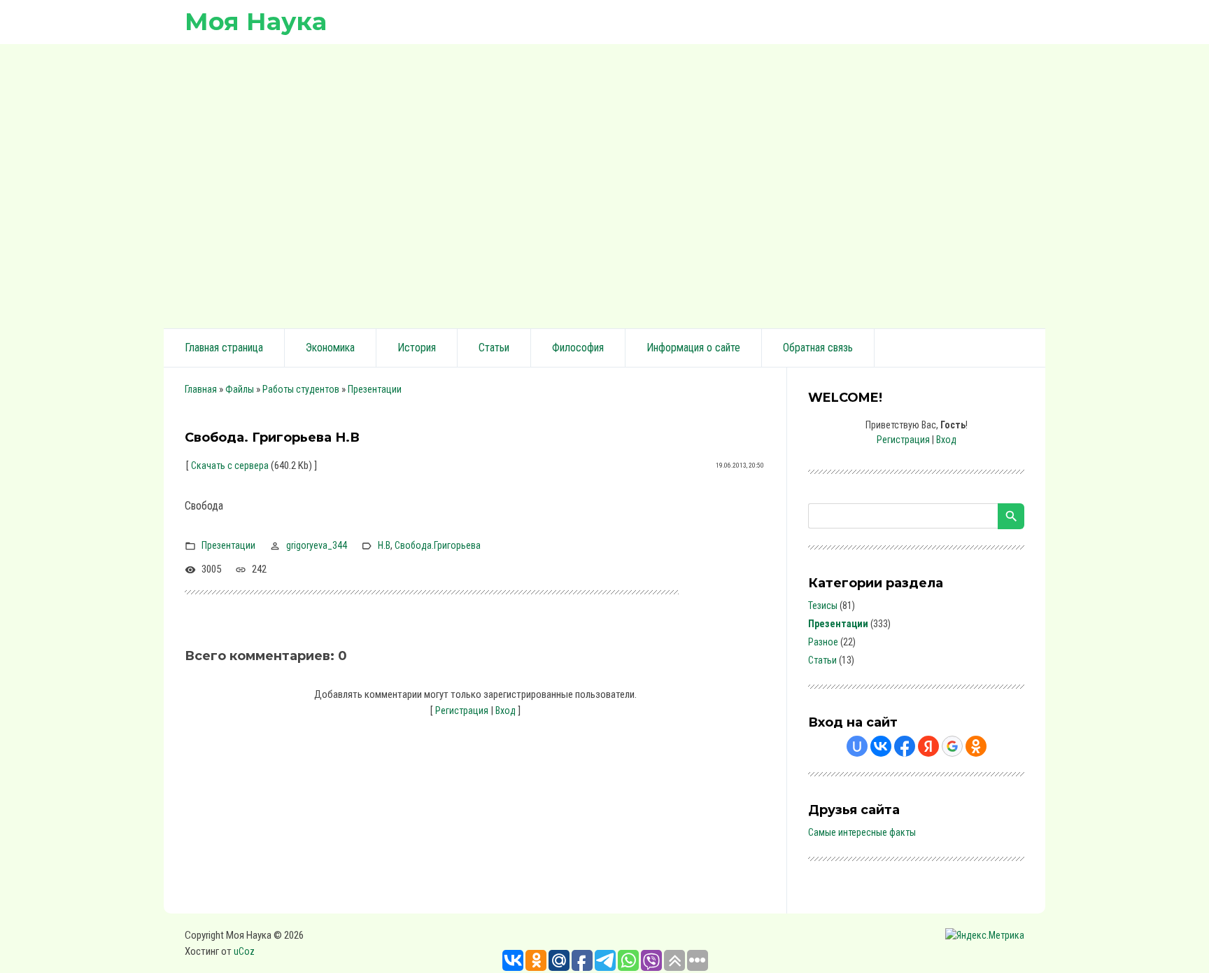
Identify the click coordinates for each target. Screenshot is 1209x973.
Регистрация (461, 710)
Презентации (375, 389)
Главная (201, 389)
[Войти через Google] (952, 746)
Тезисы (822, 605)
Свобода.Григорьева (438, 545)
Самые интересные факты (862, 832)
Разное (823, 642)
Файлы (239, 389)
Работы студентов (300, 389)
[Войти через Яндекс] (928, 746)
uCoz (244, 951)
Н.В (384, 545)
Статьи (822, 660)
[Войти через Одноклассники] (976, 746)
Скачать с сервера (230, 465)
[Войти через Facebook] (904, 746)
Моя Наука (256, 21)
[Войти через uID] (857, 746)
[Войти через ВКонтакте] (880, 746)
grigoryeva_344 (316, 545)
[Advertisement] (604, 184)
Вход (505, 710)
